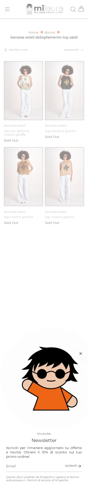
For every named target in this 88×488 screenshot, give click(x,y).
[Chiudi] (80, 353)
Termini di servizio (39, 480)
